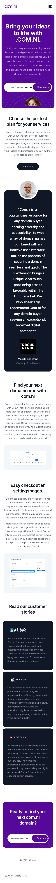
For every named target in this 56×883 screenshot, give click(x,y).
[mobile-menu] (50, 6)
